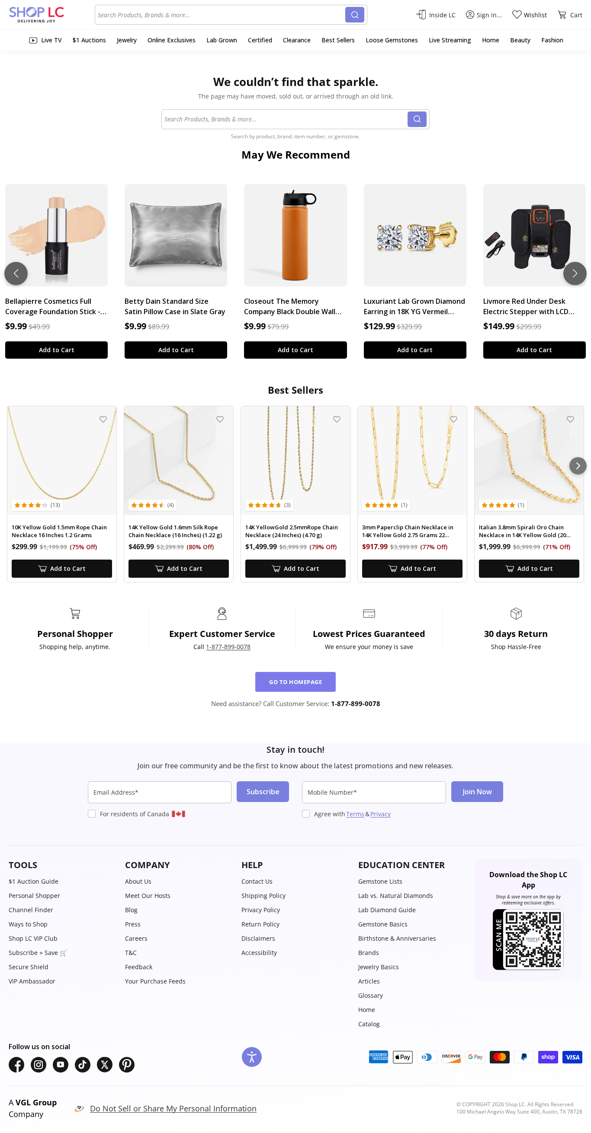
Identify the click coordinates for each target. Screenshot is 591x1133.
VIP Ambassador (32, 981)
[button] (62, 865)
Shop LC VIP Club (33, 938)
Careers (136, 938)
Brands (368, 952)
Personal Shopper (34, 895)
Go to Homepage (295, 682)
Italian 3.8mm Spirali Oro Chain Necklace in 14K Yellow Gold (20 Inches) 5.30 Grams (522, 531)
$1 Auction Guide (33, 881)
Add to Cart (56, 350)
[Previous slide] (16, 273)
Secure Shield (28, 967)
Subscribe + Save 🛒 (38, 952)
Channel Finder (31, 910)
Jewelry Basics (378, 967)
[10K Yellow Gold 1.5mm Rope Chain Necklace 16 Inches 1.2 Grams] (61, 460)
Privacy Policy (260, 910)
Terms (355, 814)
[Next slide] (575, 273)
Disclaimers (258, 938)
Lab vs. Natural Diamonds (395, 895)
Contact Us (257, 881)
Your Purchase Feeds (155, 981)
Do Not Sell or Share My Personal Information (173, 1108)
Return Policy (260, 924)
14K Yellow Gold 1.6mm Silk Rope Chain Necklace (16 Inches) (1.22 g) (175, 531)
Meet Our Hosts (147, 895)
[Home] (52, 15)
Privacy (380, 814)
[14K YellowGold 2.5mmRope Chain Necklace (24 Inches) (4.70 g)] (295, 460)
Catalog (369, 1024)
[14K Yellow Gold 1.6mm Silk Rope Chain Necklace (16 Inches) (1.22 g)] (178, 460)
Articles (369, 981)
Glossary (370, 995)
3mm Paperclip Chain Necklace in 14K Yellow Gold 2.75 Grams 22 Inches (407, 531)
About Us (138, 881)
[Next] (578, 465)
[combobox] (221, 14)
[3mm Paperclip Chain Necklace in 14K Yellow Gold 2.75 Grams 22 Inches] (412, 460)
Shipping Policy (263, 895)
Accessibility (259, 952)
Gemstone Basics (383, 924)
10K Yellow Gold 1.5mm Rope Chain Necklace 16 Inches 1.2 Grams (59, 531)
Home (366, 1010)
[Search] (354, 14)
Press (133, 924)
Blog (131, 910)
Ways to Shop (28, 924)
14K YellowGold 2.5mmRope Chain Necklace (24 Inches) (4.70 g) (291, 531)
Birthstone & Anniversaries (397, 938)
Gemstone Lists (380, 881)
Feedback (138, 967)
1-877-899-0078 (228, 647)
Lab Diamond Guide (387, 910)
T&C (131, 952)
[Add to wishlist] (103, 419)
